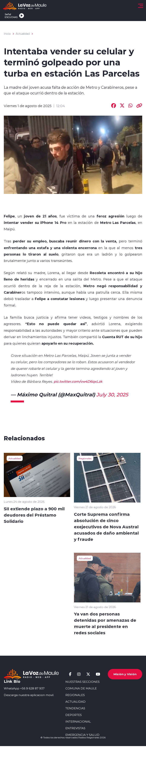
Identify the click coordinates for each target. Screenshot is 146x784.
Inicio (7, 33)
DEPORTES (73, 714)
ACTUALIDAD (75, 701)
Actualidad (23, 33)
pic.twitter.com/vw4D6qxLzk (78, 381)
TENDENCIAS (75, 708)
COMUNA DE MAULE (81, 688)
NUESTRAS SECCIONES (82, 682)
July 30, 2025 (112, 394)
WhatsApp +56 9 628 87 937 (24, 688)
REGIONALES (75, 695)
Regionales (85, 458)
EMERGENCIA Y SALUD (82, 734)
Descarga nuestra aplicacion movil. (29, 695)
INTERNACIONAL (78, 721)
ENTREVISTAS (75, 728)
